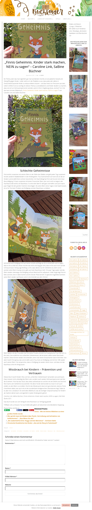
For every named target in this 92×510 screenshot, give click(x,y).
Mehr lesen (57, 508)
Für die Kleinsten (75, 291)
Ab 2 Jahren (73, 260)
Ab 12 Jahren (74, 279)
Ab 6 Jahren (25, 431)
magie (83, 310)
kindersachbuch (75, 301)
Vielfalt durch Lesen (76, 329)
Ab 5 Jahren (19, 431)
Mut (54, 431)
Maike (42, 75)
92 (78, 379)
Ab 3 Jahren (83, 260)
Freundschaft (74, 288)
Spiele (58, 19)
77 (77, 388)
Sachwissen (73, 320)
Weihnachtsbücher (76, 350)
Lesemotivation (75, 310)
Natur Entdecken (81, 313)
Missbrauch (50, 431)
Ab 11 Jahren (74, 275)
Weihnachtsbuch (75, 347)
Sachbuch (82, 316)
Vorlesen (73, 337)
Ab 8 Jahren (73, 269)
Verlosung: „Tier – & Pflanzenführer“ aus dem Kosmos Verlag (82, 384)
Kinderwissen (74, 304)
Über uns (66, 19)
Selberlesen (83, 320)
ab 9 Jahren (83, 269)
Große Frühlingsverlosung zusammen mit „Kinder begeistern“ (82, 365)
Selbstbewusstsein (60, 431)
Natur (72, 313)
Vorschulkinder (74, 341)
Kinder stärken (43, 431)
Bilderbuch (73, 282)
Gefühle (37, 431)
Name (8, 468)
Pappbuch (73, 316)
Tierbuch (72, 326)
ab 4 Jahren (13, 431)
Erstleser (81, 285)
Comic (81, 282)
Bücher (31, 19)
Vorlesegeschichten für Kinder (77, 333)
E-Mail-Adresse (11, 476)
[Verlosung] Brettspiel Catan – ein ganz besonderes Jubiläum (82, 374)
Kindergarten (74, 297)
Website (8, 485)
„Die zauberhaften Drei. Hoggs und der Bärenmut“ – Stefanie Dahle (31, 421)
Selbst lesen (74, 323)
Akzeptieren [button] (66, 505)
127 (77, 369)
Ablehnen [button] (74, 505)
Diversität (73, 285)
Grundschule (81, 294)
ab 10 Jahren (74, 272)
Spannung (83, 323)
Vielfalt (80, 326)
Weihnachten (74, 344)
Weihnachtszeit (75, 353)
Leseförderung (74, 307)
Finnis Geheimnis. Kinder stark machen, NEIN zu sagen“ (40, 90)
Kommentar (10, 443)
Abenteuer (83, 279)
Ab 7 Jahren (32, 431)
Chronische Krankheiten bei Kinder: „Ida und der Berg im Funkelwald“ (32, 423)
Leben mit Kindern (44, 19)
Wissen (84, 353)
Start (23, 19)
